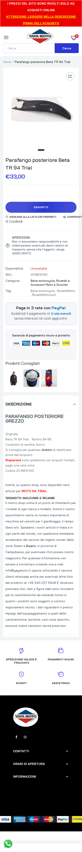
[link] (70, 824)
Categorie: (12, 281)
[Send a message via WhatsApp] (8, 844)
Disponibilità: (14, 268)
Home (7, 62)
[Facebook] (16, 737)
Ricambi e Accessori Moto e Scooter (50, 283)
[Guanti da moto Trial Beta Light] (49, 378)
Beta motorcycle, (43, 281)
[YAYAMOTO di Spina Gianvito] (40, 38)
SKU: (8, 275)
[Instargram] (25, 737)
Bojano (31, 546)
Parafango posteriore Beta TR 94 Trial (37, 164)
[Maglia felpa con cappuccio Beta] (13, 378)
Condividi (16, 221)
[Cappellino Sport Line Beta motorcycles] (31, 378)
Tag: (8, 291)
